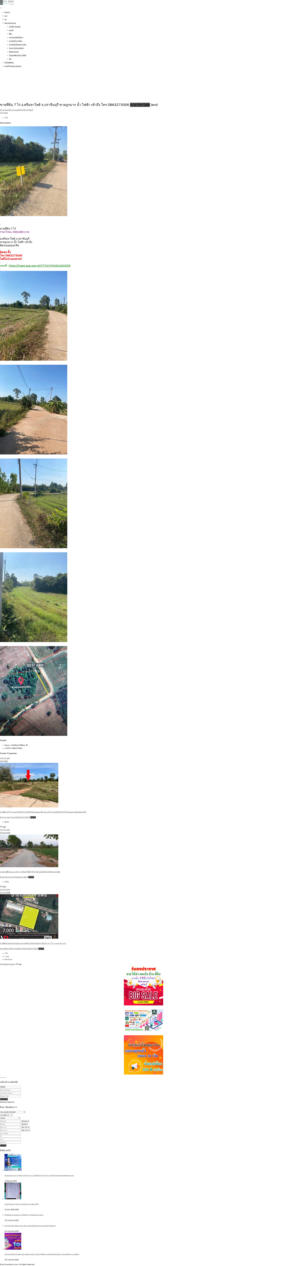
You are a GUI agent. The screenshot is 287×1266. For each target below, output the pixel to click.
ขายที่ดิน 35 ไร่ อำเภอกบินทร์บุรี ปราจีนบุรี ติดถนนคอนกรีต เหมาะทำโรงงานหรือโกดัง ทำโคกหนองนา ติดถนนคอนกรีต (43, 812)
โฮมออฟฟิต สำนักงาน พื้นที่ (17, 55)
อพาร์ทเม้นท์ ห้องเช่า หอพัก (17, 45)
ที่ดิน (10, 34)
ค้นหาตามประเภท (10, 23)
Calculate (4, 1099)
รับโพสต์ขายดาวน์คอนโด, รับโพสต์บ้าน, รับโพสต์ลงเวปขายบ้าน (23, 1215)
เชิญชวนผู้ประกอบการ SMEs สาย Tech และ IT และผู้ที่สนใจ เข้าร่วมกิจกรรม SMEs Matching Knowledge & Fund (39, 1175)
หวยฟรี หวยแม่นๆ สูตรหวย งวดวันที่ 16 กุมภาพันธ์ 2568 (21, 1204)
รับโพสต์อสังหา (9, 62)
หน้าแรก (7, 12)
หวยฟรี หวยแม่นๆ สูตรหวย (12, 66)
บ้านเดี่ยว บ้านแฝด (14, 27)
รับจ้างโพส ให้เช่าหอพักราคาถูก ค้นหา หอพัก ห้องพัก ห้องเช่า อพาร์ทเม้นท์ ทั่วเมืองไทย (29, 1226)
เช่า (5, 19)
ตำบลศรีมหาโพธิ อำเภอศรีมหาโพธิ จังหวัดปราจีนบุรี (19, 949)
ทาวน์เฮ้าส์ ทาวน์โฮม (15, 41)
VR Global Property (7, 964)
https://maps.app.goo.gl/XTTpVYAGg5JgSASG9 (39, 265)
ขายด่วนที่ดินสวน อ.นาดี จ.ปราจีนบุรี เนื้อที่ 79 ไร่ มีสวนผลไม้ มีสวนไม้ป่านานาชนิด (30, 872)
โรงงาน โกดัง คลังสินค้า (16, 48)
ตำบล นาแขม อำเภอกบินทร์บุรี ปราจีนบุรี (15, 817)
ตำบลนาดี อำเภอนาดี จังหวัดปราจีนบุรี (14, 877)
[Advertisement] (143, 85)
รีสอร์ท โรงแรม (14, 52)
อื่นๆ (10, 59)
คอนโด (11, 30)
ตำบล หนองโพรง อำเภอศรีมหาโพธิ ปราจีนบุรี (16, 110)
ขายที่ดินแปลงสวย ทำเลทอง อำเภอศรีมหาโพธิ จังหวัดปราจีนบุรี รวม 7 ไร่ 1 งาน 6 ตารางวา (33, 943)
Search (3, 1145)
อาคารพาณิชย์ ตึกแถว (16, 37)
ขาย (5, 16)
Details (33, 817)
